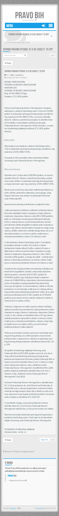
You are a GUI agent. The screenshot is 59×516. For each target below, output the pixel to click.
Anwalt (23, 508)
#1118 (8, 75)
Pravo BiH (40, 508)
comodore (19, 75)
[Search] (25, 55)
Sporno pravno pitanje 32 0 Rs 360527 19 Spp (28, 49)
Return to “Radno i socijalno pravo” (19, 451)
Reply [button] (8, 63)
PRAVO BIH (29, 15)
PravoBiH (13, 508)
